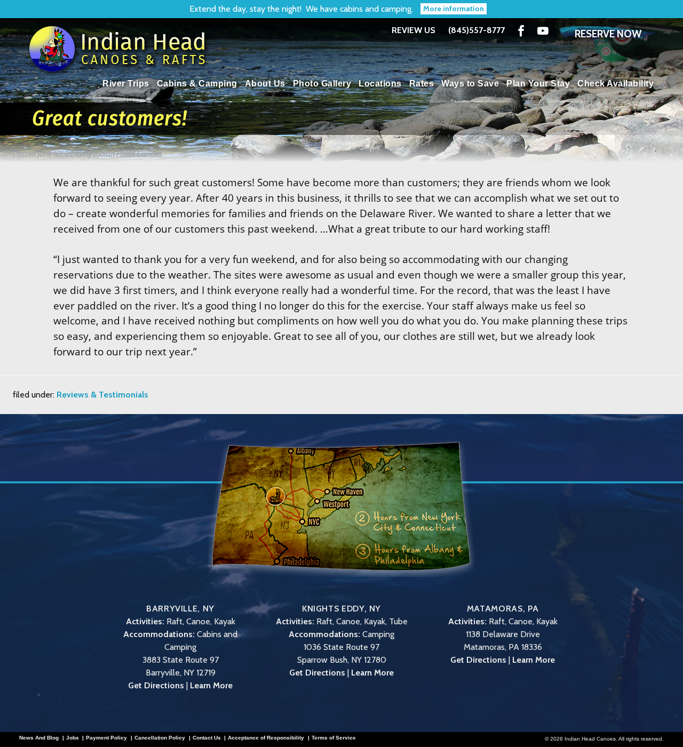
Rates (421, 83)
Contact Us (207, 738)
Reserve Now (608, 33)
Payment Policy (106, 738)
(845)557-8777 (476, 30)
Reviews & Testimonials (102, 395)
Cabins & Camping (197, 83)
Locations (380, 83)
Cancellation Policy (159, 738)
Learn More (211, 685)
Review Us (413, 30)
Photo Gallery (322, 83)
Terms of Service (334, 738)
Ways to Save (470, 83)
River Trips (125, 83)
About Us (265, 83)
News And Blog (39, 738)
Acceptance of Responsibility (266, 738)
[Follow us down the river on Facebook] (521, 30)
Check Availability (615, 83)
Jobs (72, 738)
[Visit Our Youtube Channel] (543, 30)
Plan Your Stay (538, 83)
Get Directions (156, 685)
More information (453, 8)
